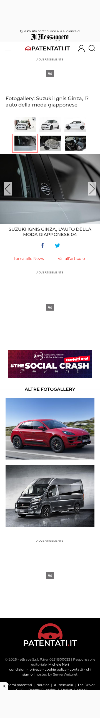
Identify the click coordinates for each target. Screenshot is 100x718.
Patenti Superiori (42, 690)
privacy (35, 669)
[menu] (8, 48)
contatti (76, 669)
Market (66, 690)
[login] (81, 48)
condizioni (17, 669)
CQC (20, 690)
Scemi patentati (19, 685)
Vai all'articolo (71, 258)
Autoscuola (63, 685)
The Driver (86, 685)
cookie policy (56, 669)
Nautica (42, 685)
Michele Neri (58, 664)
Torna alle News (29, 258)
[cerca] (94, 48)
